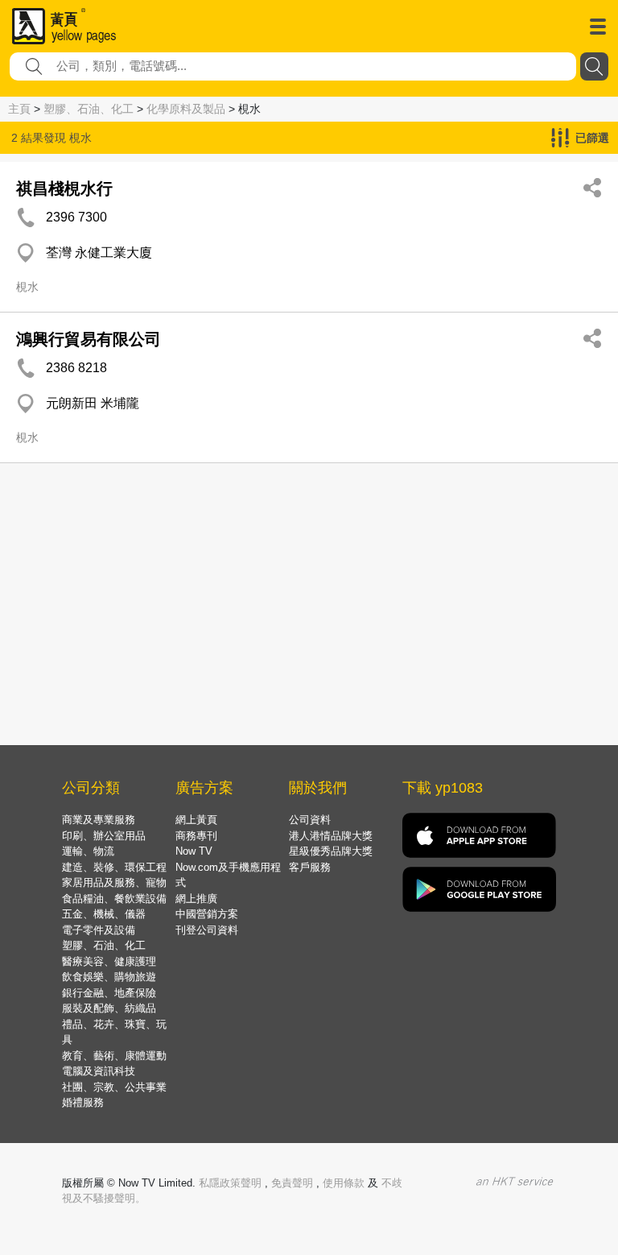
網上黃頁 (196, 820)
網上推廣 (196, 899)
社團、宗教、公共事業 (114, 1087)
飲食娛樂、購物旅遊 (109, 977)
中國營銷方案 (206, 914)
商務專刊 (196, 836)
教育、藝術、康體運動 (114, 1056)
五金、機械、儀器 (104, 914)
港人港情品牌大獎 (331, 836)
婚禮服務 (83, 1102)
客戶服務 (310, 867)
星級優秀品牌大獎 (331, 851)
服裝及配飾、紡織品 (109, 1008)
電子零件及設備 (98, 930)
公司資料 (310, 820)
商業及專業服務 (98, 820)
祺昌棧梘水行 (64, 188)
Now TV (193, 851)
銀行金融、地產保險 (109, 993)
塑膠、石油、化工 (88, 108)
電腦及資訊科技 (98, 1071)
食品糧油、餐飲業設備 (114, 899)
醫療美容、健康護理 (109, 961)
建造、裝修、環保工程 (114, 867)
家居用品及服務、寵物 (114, 882)
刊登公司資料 (206, 930)
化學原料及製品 (185, 108)
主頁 (19, 108)
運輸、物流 (88, 851)
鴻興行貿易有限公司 (88, 339)
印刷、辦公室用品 (104, 836)
